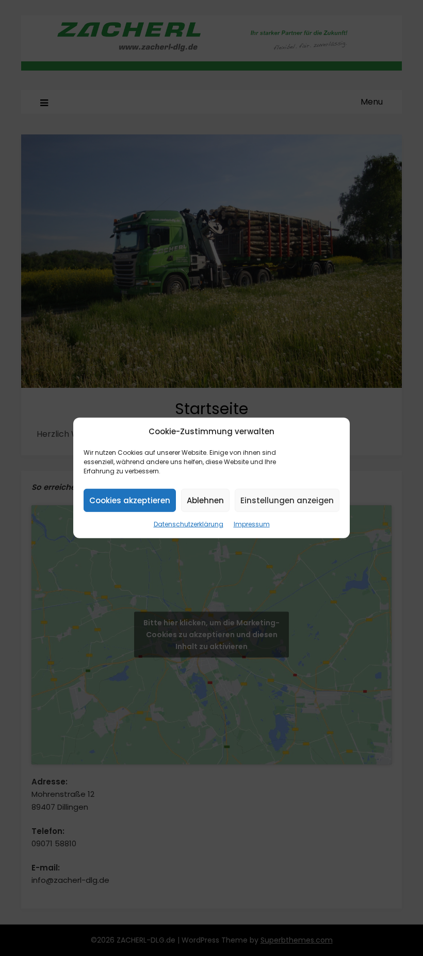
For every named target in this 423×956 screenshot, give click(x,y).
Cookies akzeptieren (129, 500)
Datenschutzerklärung (188, 524)
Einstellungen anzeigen (287, 500)
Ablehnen (205, 500)
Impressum (252, 524)
